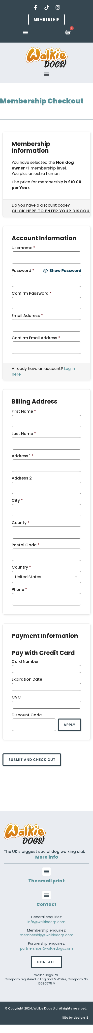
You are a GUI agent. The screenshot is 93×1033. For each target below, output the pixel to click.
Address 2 (22, 478)
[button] (25, 32)
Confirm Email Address (36, 338)
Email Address (27, 316)
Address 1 (22, 456)
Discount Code (27, 715)
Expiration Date (27, 679)
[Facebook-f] (35, 7)
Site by (75, 1017)
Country (21, 567)
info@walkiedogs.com (46, 921)
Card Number (25, 662)
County (21, 523)
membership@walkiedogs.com (46, 935)
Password (23, 271)
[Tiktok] (46, 7)
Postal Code (25, 545)
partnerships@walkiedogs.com (46, 948)
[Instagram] (58, 7)
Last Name (24, 434)
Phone (19, 590)
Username (23, 248)
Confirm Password (32, 293)
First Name (24, 411)
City (17, 501)
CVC (16, 697)
